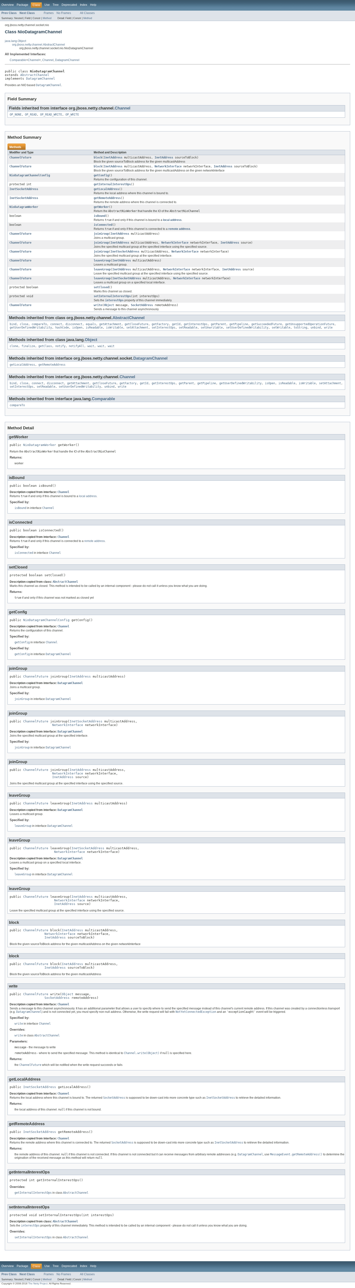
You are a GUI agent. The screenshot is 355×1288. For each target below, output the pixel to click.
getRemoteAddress (107, 198)
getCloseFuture (136, 324)
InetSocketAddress (23, 189)
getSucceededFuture (266, 324)
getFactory (160, 324)
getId (176, 324)
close (24, 324)
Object (109, 305)
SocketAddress (142, 305)
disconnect (73, 324)
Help (93, 5)
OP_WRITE (72, 114)
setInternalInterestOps (112, 296)
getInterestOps (195, 324)
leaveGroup (102, 260)
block (98, 157)
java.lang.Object (15, 41)
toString (300, 327)
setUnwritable (212, 327)
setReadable (188, 327)
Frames (49, 13)
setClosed (101, 287)
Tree (56, 5)
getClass (45, 346)
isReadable (94, 327)
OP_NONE (15, 114)
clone (14, 346)
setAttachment (137, 327)
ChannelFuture (20, 157)
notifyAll (76, 346)
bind (13, 324)
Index (83, 5)
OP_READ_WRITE (51, 114)
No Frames (64, 13)
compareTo (39, 324)
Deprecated (69, 5)
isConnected (103, 224)
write (98, 305)
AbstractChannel (34, 75)
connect (56, 324)
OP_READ (31, 114)
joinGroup (101, 233)
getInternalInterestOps (112, 184)
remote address (179, 229)
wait (90, 346)
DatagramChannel (67, 60)
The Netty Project (38, 1283)
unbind (316, 327)
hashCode (62, 327)
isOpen (77, 327)
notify (60, 346)
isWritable (114, 327)
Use (47, 5)
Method (47, 18)
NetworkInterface (168, 166)
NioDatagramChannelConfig (29, 175)
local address (172, 220)
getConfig (101, 175)
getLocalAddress (106, 189)
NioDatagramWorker (23, 207)
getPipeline (238, 324)
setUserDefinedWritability (247, 327)
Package (22, 5)
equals (91, 324)
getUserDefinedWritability (31, 327)
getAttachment (110, 324)
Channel (33, 60)
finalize (28, 346)
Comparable (18, 60)
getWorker (101, 207)
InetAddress (113, 157)
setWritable (281, 327)
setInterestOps (163, 327)
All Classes (87, 13)
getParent (218, 324)
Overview (7, 5)
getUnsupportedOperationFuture (309, 324)
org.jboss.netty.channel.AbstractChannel (38, 44)
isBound (100, 216)
